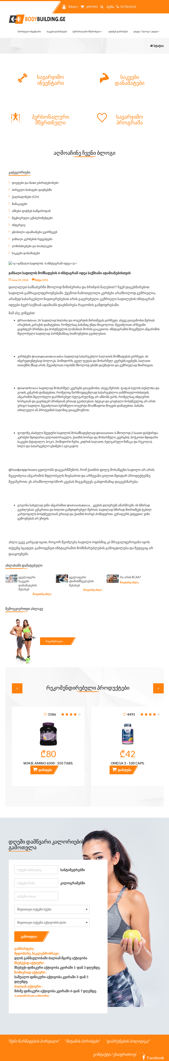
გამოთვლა (29, 936)
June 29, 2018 (19, 280)
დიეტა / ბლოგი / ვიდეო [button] (146, 31)
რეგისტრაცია (54, 641)
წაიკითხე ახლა (42, 594)
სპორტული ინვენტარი (29, 31)
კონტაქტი (102, 1054)
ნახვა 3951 (41, 280)
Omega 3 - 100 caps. (127, 763)
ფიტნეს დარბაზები (118, 31)
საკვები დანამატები (57, 31)
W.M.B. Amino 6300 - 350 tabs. (48, 763)
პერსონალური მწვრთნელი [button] (86, 31)
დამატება (45, 770)
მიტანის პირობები (82, 1041)
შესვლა (73, 6)
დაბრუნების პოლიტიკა (128, 1041)
